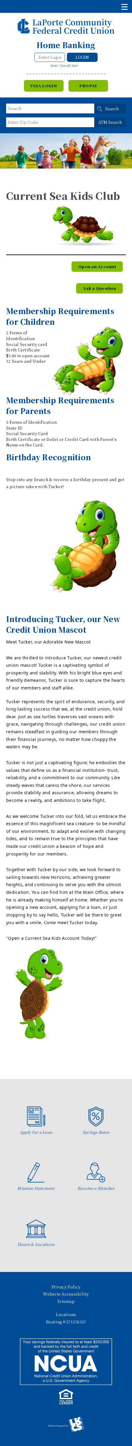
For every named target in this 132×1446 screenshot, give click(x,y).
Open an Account (97, 266)
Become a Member (96, 1188)
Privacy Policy (66, 1287)
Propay (88, 86)
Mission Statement (36, 1188)
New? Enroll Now (64, 65)
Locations (66, 1314)
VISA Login (43, 86)
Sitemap (66, 1301)
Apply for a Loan (36, 1132)
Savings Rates (96, 1132)
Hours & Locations (36, 1244)
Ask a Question (99, 288)
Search (112, 109)
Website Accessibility (66, 1294)
